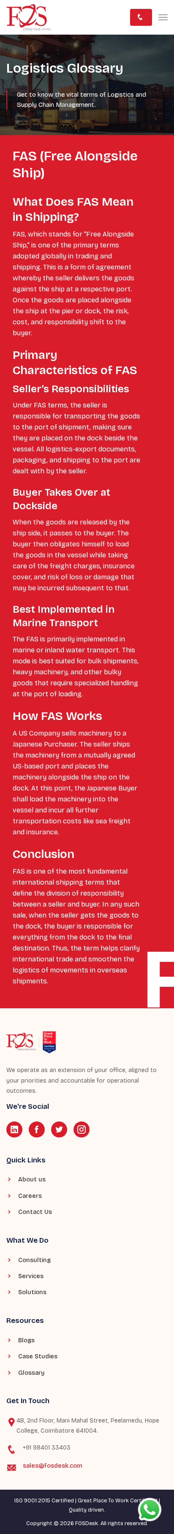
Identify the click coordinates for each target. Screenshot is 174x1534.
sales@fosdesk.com (52, 1465)
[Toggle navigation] (163, 17)
